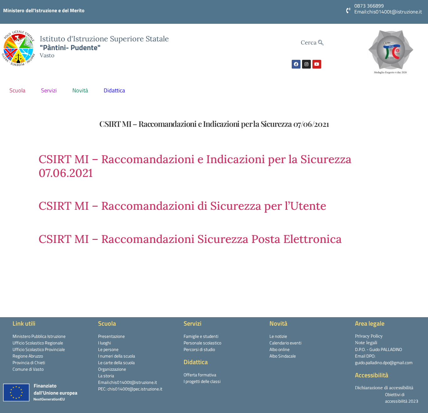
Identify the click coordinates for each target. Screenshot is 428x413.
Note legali (366, 342)
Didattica (114, 90)
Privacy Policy (369, 336)
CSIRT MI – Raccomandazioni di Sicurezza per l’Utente (182, 206)
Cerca (309, 42)
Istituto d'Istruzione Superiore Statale (104, 38)
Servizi (49, 90)
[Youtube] (316, 64)
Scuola (17, 90)
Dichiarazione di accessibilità (384, 387)
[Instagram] (306, 64)
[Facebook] (296, 64)
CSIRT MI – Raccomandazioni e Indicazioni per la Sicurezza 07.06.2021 (195, 166)
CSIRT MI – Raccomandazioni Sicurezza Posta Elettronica (190, 239)
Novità (80, 90)
